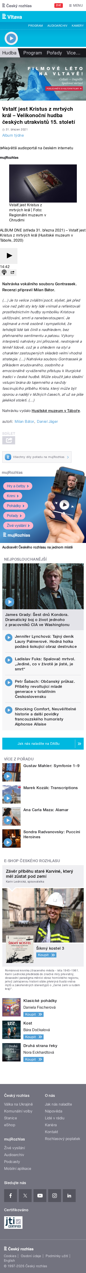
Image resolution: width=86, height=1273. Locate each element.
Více (73, 53)
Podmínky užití (57, 1256)
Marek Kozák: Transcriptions (50, 787)
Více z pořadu (19, 759)
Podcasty (12, 1162)
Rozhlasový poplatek (62, 1139)
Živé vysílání (16, 525)
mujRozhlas (12, 472)
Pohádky (14, 506)
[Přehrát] (8, 256)
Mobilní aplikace (17, 1168)
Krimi (11, 496)
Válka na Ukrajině (18, 1104)
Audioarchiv (57, 25)
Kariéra (51, 1125)
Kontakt (51, 1132)
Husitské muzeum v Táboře (56, 411)
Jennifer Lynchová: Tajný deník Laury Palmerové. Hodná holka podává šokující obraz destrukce (46, 641)
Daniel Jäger (47, 421)
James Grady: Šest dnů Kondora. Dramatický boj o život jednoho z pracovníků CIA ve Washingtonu (37, 619)
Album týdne (13, 135)
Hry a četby (16, 486)
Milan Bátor (24, 421)
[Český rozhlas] (17, 5)
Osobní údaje (31, 1256)
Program (35, 25)
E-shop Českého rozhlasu (32, 861)
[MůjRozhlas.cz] (9, 158)
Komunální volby (18, 1111)
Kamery (78, 25)
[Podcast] (4, 272)
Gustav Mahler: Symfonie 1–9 (51, 765)
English (9, 1260)
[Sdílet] (12, 272)
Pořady (54, 53)
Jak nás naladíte (58, 1104)
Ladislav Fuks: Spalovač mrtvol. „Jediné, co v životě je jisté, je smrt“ (45, 664)
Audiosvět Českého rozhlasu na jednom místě (37, 547)
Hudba (9, 53)
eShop (9, 1125)
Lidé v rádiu (55, 1118)
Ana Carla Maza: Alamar (46, 809)
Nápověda (53, 1111)
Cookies (10, 1256)
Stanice (10, 1118)
